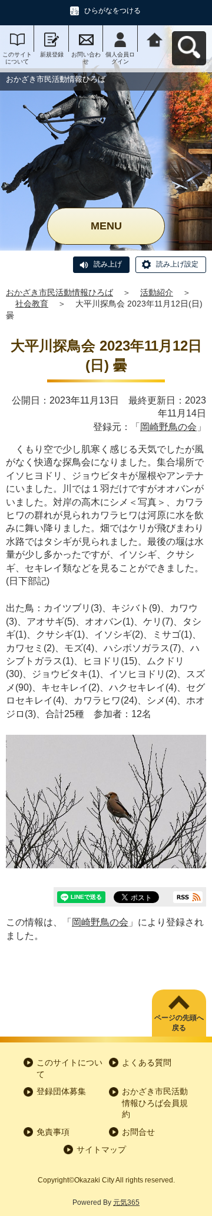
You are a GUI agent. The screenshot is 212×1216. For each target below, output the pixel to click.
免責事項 (53, 1132)
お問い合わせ (86, 58)
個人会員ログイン (120, 58)
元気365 (126, 1202)
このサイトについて (17, 58)
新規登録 (52, 54)
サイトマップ (101, 1149)
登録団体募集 (61, 1091)
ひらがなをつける (112, 10)
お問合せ (138, 1132)
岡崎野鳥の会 (168, 427)
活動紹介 (156, 292)
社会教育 (31, 303)
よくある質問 (146, 1062)
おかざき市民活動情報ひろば (59, 292)
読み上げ (108, 264)
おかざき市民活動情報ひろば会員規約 (155, 1103)
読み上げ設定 (177, 264)
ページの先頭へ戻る (179, 1023)
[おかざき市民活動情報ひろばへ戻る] (155, 38)
